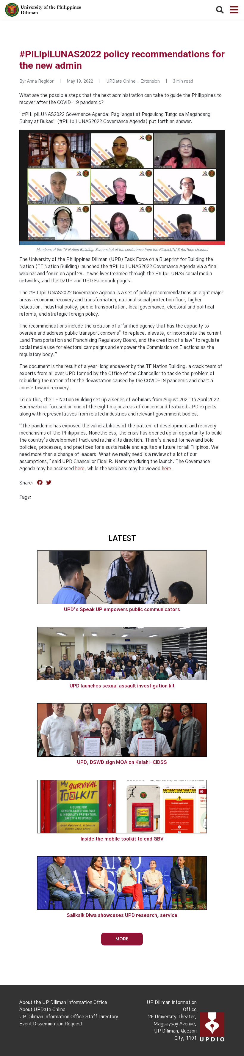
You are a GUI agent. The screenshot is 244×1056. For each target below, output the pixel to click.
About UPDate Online (42, 1009)
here (80, 468)
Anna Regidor (40, 81)
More (122, 939)
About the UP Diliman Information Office (63, 1002)
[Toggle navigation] (234, 10)
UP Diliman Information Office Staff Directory (68, 1016)
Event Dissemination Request (51, 1024)
